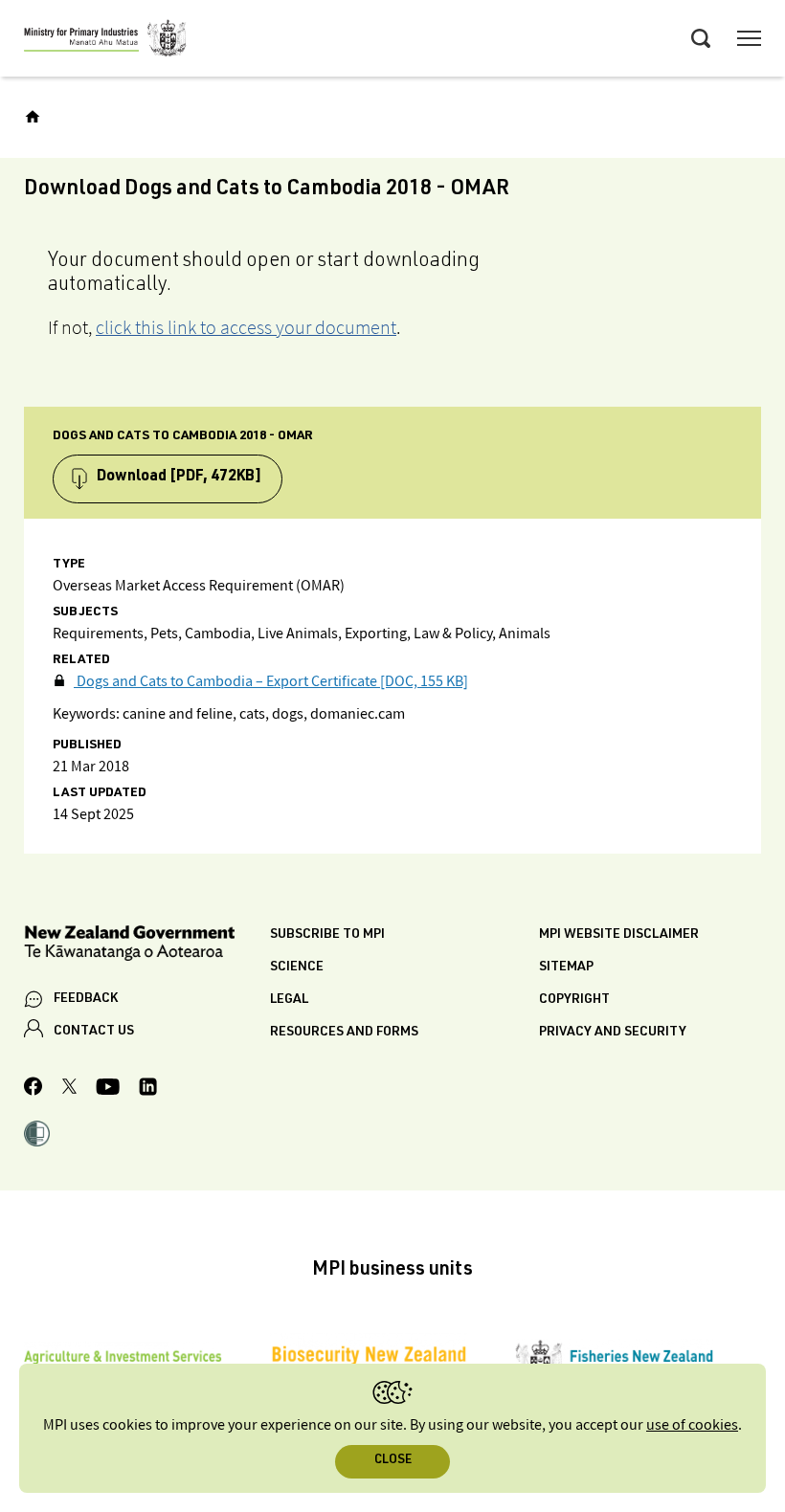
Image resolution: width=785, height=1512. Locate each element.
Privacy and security (612, 1032)
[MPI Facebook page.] (33, 1089)
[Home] (32, 116)
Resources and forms (344, 1032)
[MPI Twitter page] (69, 1089)
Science (297, 967)
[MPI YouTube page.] (108, 1089)
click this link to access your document (246, 327)
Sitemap (566, 967)
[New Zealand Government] (147, 946)
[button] (37, 1136)
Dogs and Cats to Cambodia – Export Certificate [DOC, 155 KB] (271, 682)
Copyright (574, 1000)
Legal (289, 1000)
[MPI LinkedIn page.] (148, 1089)
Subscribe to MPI (327, 935)
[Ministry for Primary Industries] (105, 41)
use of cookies (692, 1425)
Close (393, 1461)
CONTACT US (94, 1031)
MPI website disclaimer (619, 935)
